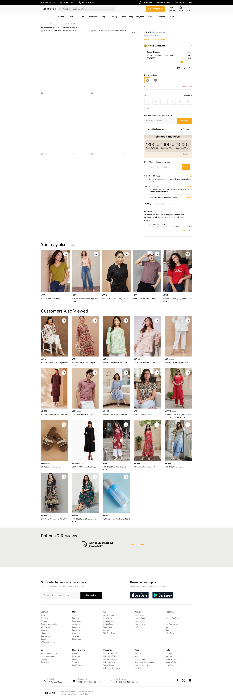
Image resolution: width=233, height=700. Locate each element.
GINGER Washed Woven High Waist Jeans (85, 300)
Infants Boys (108, 624)
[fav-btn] (65, 254)
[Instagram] (190, 680)
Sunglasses (76, 639)
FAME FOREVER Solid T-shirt (52, 299)
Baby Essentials (109, 662)
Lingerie (44, 630)
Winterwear (54, 24)
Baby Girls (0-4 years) (111, 656)
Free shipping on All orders (154, 39)
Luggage (44, 659)
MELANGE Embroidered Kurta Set (54, 415)
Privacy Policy (83, 694)
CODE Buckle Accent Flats (51, 467)
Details (186, 154)
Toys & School (108, 665)
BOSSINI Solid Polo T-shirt (82, 415)
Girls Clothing (108, 615)
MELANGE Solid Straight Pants (176, 363)
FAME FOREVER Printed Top (144, 415)
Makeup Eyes (139, 615)
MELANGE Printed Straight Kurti (115, 363)
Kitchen (75, 659)
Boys (167, 627)
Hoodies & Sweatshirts (68, 24)
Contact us (170, 653)
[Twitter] (184, 680)
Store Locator (139, 659)
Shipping (169, 656)
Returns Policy (171, 662)
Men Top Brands (172, 624)
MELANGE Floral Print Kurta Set (115, 415)
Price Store (170, 633)
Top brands (45, 662)
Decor (74, 653)
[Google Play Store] (162, 595)
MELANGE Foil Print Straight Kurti (115, 299)
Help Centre (170, 665)
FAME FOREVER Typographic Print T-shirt (177, 300)
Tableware (76, 662)
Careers (137, 656)
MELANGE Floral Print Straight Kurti (54, 363)
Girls (167, 630)
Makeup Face (139, 618)
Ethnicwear (45, 618)
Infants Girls (108, 621)
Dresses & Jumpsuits (49, 624)
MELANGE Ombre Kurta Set (175, 467)
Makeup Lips (139, 621)
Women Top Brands (173, 618)
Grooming (76, 633)
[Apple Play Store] (139, 595)
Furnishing (76, 656)
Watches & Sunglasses (49, 642)
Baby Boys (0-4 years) (111, 668)
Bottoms (44, 621)
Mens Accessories (48, 656)
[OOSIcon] (155, 80)
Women (168, 615)
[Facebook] (177, 680)
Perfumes (138, 627)
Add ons (106, 630)
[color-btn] (155, 80)
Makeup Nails (139, 624)
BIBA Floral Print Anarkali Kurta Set (54, 519)
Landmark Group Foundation (145, 662)
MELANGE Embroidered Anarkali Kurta (84, 520)
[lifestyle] (49, 9)
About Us (137, 653)
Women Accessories (49, 653)
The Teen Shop (109, 633)
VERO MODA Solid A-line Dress (84, 467)
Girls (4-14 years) (110, 659)
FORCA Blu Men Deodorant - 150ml (116, 519)
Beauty (43, 639)
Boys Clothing (108, 618)
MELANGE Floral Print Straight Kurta (83, 364)
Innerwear (76, 630)
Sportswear (45, 636)
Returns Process (172, 659)
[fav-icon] (172, 8)
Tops (43, 615)
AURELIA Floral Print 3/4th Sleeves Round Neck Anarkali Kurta (178, 416)
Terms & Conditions (68, 694)
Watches (75, 636)
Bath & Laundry (78, 665)
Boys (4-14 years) (110, 653)
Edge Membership (141, 665)
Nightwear (45, 633)
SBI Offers (138, 668)
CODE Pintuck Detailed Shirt (144, 363)
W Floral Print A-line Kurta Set (145, 467)
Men (45, 24)
